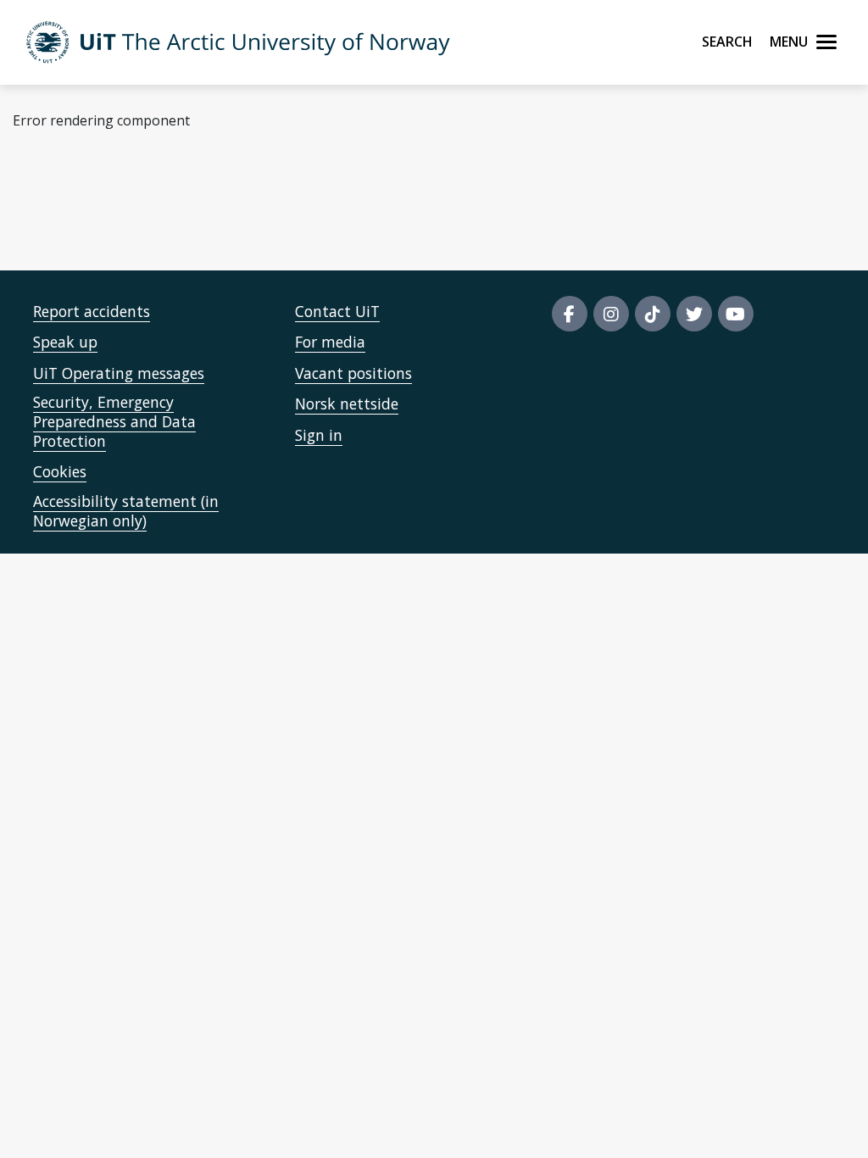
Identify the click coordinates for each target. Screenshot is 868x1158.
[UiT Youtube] (736, 313)
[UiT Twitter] (694, 313)
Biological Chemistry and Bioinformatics (341, 203)
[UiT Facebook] (569, 313)
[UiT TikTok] (652, 313)
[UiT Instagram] (611, 313)
